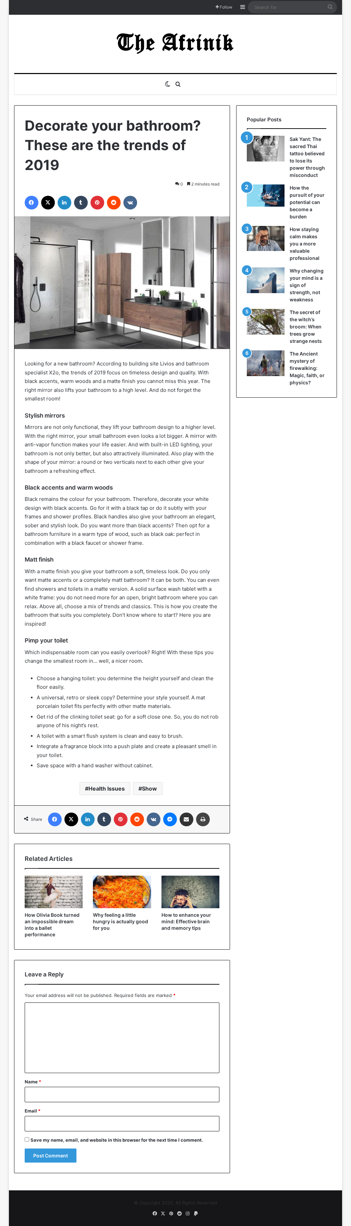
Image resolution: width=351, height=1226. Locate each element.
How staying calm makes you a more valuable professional (304, 243)
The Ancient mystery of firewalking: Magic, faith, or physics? (307, 368)
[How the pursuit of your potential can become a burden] (266, 196)
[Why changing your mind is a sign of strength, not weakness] (266, 280)
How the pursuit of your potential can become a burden (307, 202)
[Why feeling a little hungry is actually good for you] (122, 892)
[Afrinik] (175, 44)
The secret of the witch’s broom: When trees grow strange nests (306, 326)
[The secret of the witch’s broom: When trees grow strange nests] (266, 322)
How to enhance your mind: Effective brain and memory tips (186, 921)
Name (33, 1081)
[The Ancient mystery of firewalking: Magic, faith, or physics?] (266, 363)
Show (149, 788)
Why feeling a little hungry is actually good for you (120, 921)
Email (32, 1111)
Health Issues (106, 788)
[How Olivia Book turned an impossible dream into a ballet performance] (54, 892)
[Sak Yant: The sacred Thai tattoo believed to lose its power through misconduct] (266, 148)
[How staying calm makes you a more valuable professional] (266, 238)
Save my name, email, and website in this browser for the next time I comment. (117, 1140)
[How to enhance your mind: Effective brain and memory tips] (190, 892)
